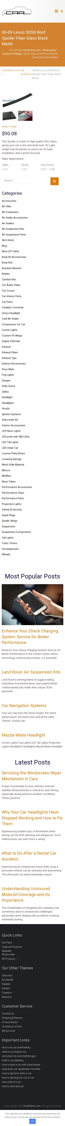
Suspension (8, 526)
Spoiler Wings (9, 520)
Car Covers (8, 290)
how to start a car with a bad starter (21, 1064)
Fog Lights (8, 374)
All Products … (9, 958)
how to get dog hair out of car (18, 1077)
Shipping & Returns (12, 1017)
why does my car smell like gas (19, 1056)
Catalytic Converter (13, 307)
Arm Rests (8, 240)
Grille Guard (8, 386)
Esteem (6, 988)
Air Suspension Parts (14, 234)
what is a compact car (14, 1051)
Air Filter (6, 206)
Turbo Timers (9, 543)
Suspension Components (16, 532)
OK (32, 1121)
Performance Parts (13, 498)
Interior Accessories (13, 425)
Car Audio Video (11, 285)
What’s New (8, 954)
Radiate (6, 984)
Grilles (5, 391)
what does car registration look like (21, 1069)
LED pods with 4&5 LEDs (16, 436)
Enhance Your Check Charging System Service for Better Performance (30, 637)
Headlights (8, 403)
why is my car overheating (16, 1047)
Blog (4, 245)
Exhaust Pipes (10, 352)
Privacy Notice (10, 1022)
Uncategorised (10, 548)
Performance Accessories (17, 487)
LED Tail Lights (10, 442)
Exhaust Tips (9, 358)
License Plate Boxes (13, 453)
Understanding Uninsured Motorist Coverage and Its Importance (26, 894)
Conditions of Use (11, 1026)
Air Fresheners (10, 212)
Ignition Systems (11, 414)
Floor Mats (8, 369)
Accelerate (7, 979)
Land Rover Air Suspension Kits (31, 672)
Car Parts (7, 301)
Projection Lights (11, 504)
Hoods (6, 408)
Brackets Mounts (11, 268)
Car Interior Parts (11, 296)
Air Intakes (8, 223)
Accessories (9, 200)
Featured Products (12, 947)
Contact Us (8, 1013)
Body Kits (7, 262)
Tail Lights (7, 537)
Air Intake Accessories (15, 217)
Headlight (7, 397)
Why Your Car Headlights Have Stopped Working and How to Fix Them (32, 818)
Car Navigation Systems (24, 705)
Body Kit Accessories (14, 257)
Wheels (6, 554)
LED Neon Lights (11, 431)
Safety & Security (12, 509)
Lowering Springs (11, 459)
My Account (8, 1030)
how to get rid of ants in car (17, 1073)
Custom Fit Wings (12, 335)
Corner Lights (9, 329)
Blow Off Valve (10, 251)
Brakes (6, 273)
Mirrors (6, 470)
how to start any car (13, 1086)
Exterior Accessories (14, 363)
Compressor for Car (13, 324)
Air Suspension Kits (13, 228)
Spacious (7, 975)
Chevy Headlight (11, 313)
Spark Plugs (8, 515)
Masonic (7, 997)
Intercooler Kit (10, 419)
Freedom (7, 992)
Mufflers (6, 475)
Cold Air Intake (10, 318)
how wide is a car (11, 1082)
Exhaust (6, 346)
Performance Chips (13, 492)
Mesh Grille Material (13, 464)
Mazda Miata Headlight (23, 735)
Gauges (6, 380)
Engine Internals (11, 341)
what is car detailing (12, 1060)
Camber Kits (9, 279)
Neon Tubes (9, 481)
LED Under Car (10, 447)
